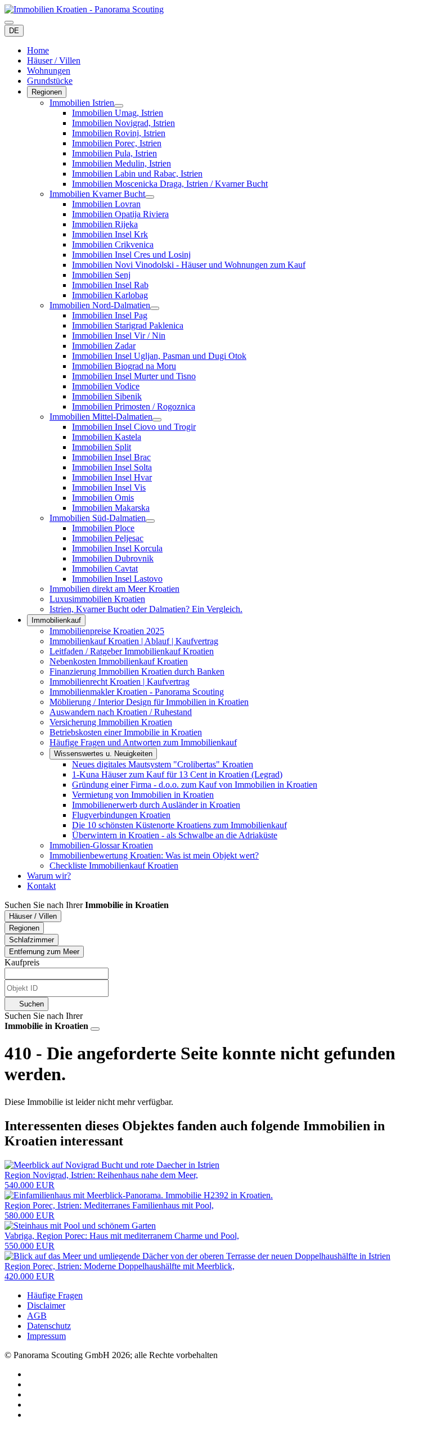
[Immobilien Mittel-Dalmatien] (156, 419)
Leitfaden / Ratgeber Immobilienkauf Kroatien (132, 651)
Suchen (30, 1004)
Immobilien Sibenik (107, 396)
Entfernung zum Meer (44, 951)
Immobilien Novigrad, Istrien (123, 123)
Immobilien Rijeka (105, 224)
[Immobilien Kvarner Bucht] (149, 197)
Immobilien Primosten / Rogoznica (133, 406)
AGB (37, 1315)
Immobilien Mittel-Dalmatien (101, 416)
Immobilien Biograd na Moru (124, 366)
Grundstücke (50, 81)
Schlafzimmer (31, 940)
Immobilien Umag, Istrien (117, 113)
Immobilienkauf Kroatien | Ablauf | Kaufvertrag (134, 641)
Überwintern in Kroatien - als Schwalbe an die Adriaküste (174, 835)
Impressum (46, 1336)
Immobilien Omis (103, 497)
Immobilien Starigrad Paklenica (127, 325)
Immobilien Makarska (111, 508)
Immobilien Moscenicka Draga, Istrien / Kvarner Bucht (170, 183)
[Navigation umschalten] (9, 22)
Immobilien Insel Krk (110, 234)
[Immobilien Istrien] (118, 105)
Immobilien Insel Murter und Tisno (134, 376)
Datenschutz (49, 1326)
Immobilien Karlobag (110, 295)
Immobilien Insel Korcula (117, 548)
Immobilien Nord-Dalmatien (100, 305)
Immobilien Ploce (103, 528)
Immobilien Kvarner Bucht (97, 194)
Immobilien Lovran (106, 204)
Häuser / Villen (53, 60)
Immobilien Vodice (106, 386)
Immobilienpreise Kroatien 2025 (107, 631)
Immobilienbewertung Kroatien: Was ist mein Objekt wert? (154, 855)
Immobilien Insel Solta (112, 467)
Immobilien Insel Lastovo (117, 578)
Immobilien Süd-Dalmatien (98, 518)
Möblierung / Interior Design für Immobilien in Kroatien (149, 702)
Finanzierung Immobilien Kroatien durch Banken (137, 671)
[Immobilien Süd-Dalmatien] (150, 521)
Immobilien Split (101, 447)
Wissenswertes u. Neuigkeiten (103, 753)
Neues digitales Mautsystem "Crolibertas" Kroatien (162, 764)
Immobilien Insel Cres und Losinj (131, 254)
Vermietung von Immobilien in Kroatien (143, 794)
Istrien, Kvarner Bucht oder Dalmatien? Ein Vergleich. (146, 609)
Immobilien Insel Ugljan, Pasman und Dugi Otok (159, 356)
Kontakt (41, 886)
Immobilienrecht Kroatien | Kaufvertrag (120, 681)
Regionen (47, 92)
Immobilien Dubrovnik (113, 558)
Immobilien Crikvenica (113, 244)
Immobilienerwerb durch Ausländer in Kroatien (156, 805)
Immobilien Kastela (106, 437)
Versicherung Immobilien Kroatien (111, 722)
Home (38, 50)
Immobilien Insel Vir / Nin (118, 335)
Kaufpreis (21, 962)
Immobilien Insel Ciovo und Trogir (134, 427)
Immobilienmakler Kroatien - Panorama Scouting (137, 691)
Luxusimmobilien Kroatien (97, 599)
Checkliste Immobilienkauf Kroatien (114, 865)
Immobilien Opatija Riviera (120, 214)
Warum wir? (49, 875)
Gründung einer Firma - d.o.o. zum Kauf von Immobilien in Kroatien (194, 784)
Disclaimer (46, 1305)
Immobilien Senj (101, 275)
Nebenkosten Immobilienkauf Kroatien (119, 661)
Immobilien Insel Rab (110, 285)
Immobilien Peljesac (107, 538)
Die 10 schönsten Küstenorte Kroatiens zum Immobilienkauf (179, 825)
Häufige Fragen (55, 1295)
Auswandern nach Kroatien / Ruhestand (121, 712)
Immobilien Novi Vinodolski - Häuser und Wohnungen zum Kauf (188, 264)
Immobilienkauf (56, 620)
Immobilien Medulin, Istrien (121, 163)
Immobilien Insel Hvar (112, 477)
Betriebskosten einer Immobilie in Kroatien (126, 732)
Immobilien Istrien (82, 102)
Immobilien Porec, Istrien (116, 143)
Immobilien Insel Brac (111, 457)
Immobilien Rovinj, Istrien (118, 133)
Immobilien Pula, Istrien (114, 153)
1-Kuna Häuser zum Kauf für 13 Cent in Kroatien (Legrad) (177, 774)
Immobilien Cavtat (105, 568)
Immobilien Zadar (104, 345)
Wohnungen (48, 70)
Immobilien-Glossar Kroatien (101, 845)
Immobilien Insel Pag (109, 315)
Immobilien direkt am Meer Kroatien (114, 589)
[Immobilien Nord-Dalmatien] (154, 308)
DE (14, 30)
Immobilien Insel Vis (109, 487)
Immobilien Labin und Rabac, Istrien (137, 173)
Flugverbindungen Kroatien (121, 815)
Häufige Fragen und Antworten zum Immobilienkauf (143, 742)
